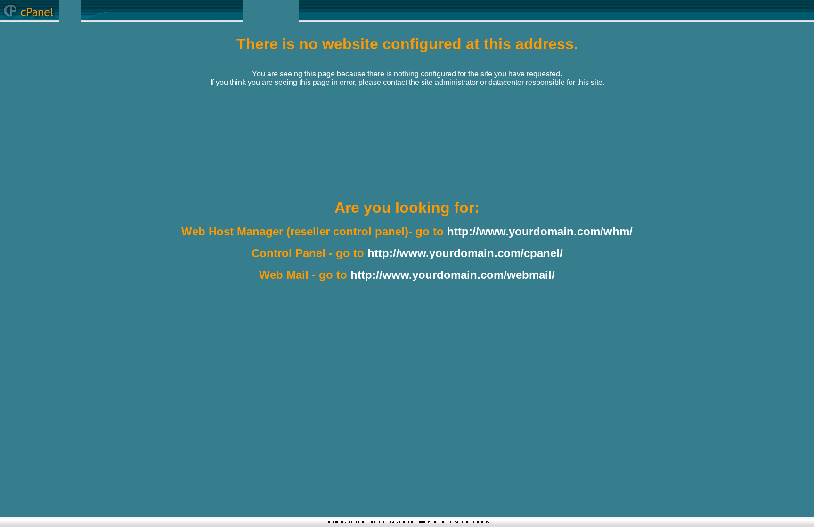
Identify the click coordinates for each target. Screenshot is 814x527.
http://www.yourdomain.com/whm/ (540, 231)
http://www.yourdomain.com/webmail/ (452, 274)
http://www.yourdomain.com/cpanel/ (465, 253)
